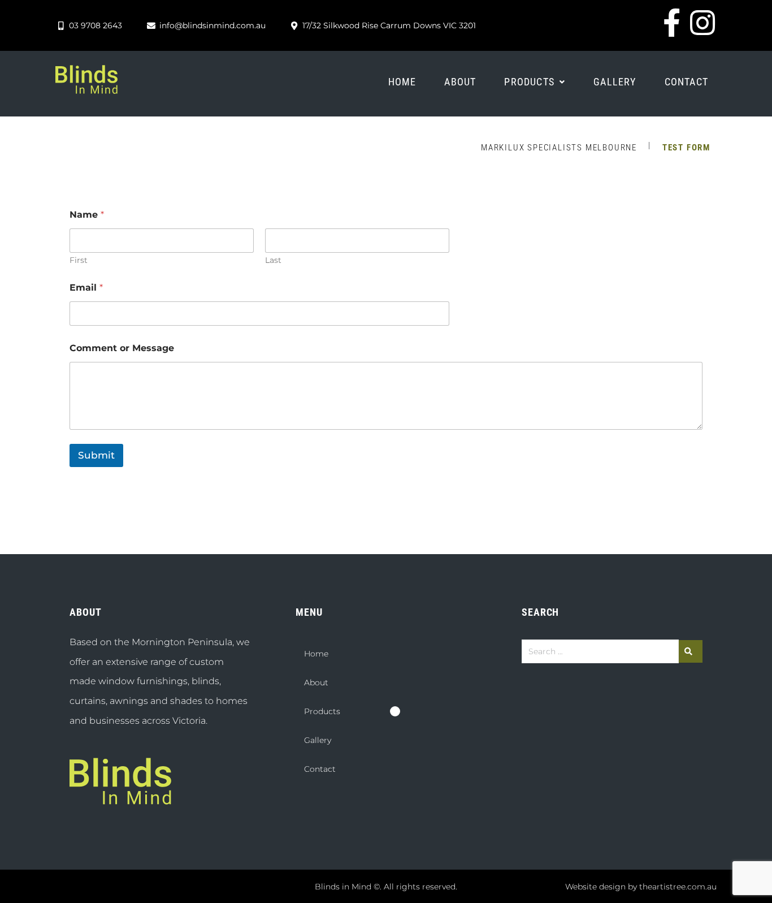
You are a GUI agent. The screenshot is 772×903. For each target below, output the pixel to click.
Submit (96, 455)
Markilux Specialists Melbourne (559, 147)
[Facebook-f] (671, 22)
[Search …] (600, 651)
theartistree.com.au (678, 887)
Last (273, 260)
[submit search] (690, 651)
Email (86, 287)
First (79, 260)
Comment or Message (122, 348)
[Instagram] (702, 22)
